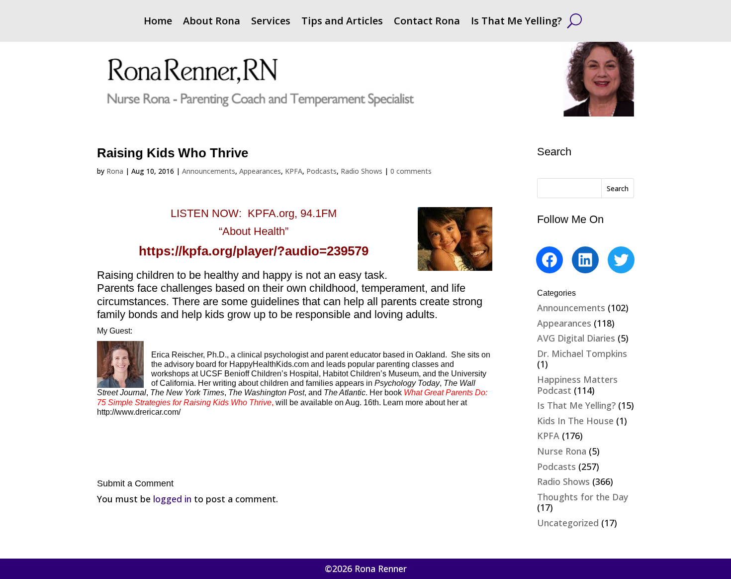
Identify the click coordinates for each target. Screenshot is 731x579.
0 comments (411, 171)
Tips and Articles (342, 22)
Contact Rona (427, 22)
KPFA (293, 171)
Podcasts (321, 171)
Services (270, 22)
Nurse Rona (561, 451)
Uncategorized (568, 523)
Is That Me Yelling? (516, 22)
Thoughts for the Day (582, 497)
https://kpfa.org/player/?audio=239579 (253, 250)
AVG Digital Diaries (576, 338)
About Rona (211, 22)
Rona (114, 171)
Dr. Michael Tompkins (582, 353)
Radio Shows (361, 171)
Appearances (260, 171)
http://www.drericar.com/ (139, 412)
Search (618, 188)
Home (158, 22)
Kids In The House (575, 421)
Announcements (208, 171)
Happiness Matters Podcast (577, 384)
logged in (172, 499)
